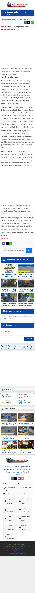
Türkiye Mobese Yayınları (22, 469)
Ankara (28, 347)
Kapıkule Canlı (9, 467)
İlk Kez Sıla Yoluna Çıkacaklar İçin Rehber (26, 451)
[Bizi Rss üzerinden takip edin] (22, 478)
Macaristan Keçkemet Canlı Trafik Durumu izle (26, 424)
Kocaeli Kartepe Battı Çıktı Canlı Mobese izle (26, 290)
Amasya (19, 347)
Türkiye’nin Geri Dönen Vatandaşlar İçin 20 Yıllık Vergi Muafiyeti (9, 452)
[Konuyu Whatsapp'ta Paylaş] (32, 22)
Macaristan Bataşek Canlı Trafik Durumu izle (9, 424)
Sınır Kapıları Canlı (22, 467)
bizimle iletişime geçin (17, 553)
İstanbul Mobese (13, 472)
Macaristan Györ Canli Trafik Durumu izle (9, 437)
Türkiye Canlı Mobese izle (24, 19)
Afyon (4, 347)
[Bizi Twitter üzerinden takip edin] (15, 478)
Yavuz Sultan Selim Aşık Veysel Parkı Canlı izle (26, 304)
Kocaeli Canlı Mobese (10, 19)
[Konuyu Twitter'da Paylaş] (28, 22)
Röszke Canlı (8, 469)
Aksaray (11, 347)
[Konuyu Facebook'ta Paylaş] (25, 22)
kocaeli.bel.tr (5, 238)
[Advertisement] (17, 49)
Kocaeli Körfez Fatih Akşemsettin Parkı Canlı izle (9, 305)
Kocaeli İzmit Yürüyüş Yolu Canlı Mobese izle (9, 290)
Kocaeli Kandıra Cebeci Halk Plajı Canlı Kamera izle (26, 276)
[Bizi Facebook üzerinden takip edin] (12, 478)
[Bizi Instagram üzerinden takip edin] (19, 478)
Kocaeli (3, 27)
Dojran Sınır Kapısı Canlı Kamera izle (26, 437)
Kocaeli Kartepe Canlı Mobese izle (9, 275)
